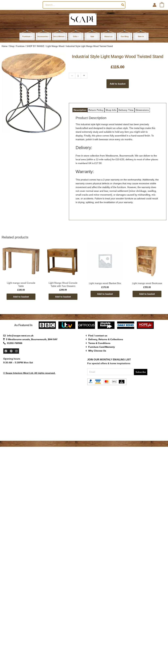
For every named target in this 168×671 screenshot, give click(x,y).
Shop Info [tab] (110, 110)
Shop (11, 46)
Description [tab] (80, 110)
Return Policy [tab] (96, 110)
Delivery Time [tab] (126, 110)
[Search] (123, 5)
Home (4, 46)
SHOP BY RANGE (35, 46)
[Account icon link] (155, 5)
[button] (31, 36)
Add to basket (118, 83)
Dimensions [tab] (142, 110)
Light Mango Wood (55, 46)
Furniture (20, 46)
